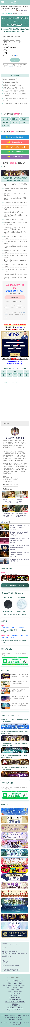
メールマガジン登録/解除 (15, 1019)
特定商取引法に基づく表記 (18, 1017)
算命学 (24, 122)
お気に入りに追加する (10, 382)
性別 (4, 55)
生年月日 (5, 39)
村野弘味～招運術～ (15, 989)
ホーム (5, 13)
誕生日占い (5, 126)
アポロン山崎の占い (15, 995)
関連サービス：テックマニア (9, 1023)
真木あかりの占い (15, 993)
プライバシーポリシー (23, 1015)
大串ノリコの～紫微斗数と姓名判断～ (15, 1001)
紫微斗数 (5, 122)
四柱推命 (10, 13)
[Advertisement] (15, 401)
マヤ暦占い (15, 1003)
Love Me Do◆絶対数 (15, 997)
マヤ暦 (15, 122)
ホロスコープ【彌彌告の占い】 (15, 981)
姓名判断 (5, 119)
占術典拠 (6, 1017)
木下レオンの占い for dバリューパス (15, 1010)
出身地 (5, 50)
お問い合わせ (4, 1015)
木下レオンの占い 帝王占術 (15, 983)
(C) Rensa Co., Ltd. (15, 1025)
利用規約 (12, 1015)
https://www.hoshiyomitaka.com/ (10, 486)
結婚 (2, 522)
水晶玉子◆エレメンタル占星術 (15, 987)
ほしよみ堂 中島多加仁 (23, 10)
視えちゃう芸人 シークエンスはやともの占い (15, 985)
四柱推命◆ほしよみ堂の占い (15, 1008)
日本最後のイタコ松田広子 (15, 991)
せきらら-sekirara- (23, 1023)
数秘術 (24, 119)
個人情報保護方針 (11, 66)
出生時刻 (5, 44)
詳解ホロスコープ (15, 1006)
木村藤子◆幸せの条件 (15, 999)
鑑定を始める (15, 297)
